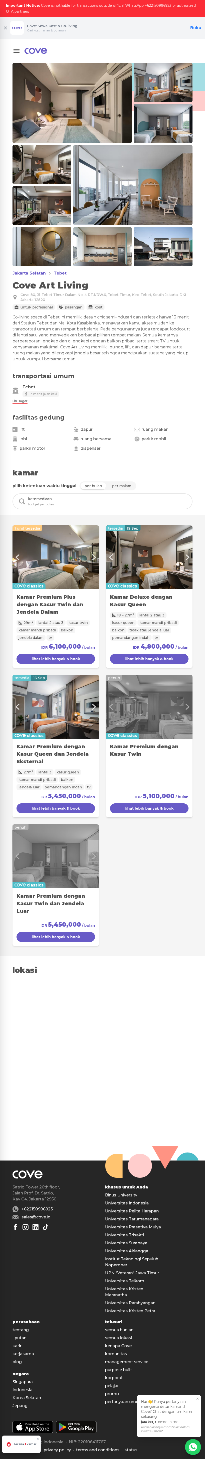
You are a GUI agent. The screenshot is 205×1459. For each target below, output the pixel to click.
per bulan (93, 486)
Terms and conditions (98, 1450)
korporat (114, 1377)
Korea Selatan (26, 1397)
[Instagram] (25, 1227)
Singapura (22, 1381)
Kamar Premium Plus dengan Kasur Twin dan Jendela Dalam (49, 604)
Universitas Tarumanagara (132, 1219)
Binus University (121, 1195)
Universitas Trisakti (124, 1235)
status (131, 1450)
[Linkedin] (35, 1227)
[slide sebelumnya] (17, 557)
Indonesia (22, 1389)
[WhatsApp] (193, 1447)
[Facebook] (15, 1227)
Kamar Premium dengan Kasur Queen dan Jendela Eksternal (52, 753)
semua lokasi (118, 1337)
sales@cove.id (36, 1217)
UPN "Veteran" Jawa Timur (132, 1273)
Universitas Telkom (124, 1281)
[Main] (35, 51)
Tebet (60, 273)
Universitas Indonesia (127, 1203)
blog (17, 1361)
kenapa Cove (118, 1345)
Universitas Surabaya (126, 1243)
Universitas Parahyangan (130, 1303)
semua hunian (119, 1329)
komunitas (116, 1353)
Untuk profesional (36, 307)
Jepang (20, 1405)
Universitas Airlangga (126, 1251)
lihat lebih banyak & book (56, 659)
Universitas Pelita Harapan (132, 1211)
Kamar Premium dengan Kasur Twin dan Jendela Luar (50, 903)
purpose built (118, 1369)
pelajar (112, 1385)
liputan (19, 1337)
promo (112, 1393)
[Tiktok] (45, 1227)
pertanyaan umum (124, 1401)
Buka (195, 27)
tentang (20, 1329)
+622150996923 (37, 1209)
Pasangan (73, 307)
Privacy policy (57, 1450)
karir (17, 1345)
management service (126, 1361)
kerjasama (23, 1353)
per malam (121, 486)
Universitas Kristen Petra (130, 1311)
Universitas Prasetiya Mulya (133, 1227)
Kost (98, 307)
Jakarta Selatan (29, 273)
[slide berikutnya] (94, 557)
